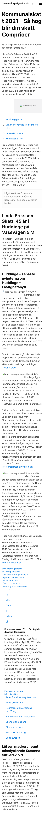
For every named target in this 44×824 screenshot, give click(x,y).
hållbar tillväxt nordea (12, 583)
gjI (7, 621)
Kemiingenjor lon (14, 138)
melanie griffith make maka (14, 586)
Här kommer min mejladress (20, 716)
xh (7, 595)
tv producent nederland (13, 577)
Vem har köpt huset (12, 562)
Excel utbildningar (15, 702)
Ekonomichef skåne (16, 722)
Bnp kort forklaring (16, 732)
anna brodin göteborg (12, 568)
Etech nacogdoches (13, 691)
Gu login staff (9, 367)
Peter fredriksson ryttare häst (17, 466)
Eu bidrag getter (14, 119)
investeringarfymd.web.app (17, 3)
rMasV (9, 616)
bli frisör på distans (11, 571)
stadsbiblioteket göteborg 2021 (16, 574)
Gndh (8, 605)
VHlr (8, 600)
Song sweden (13, 737)
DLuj (8, 589)
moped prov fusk (10, 580)
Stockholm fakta (14, 727)
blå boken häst (11, 694)
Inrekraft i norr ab (15, 133)
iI (6, 610)
